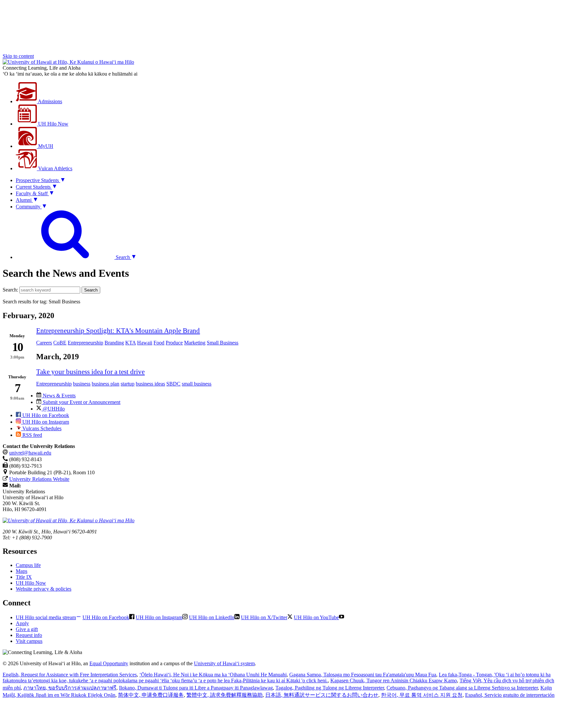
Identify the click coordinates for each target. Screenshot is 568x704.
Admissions (49, 101)
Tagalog (329, 688)
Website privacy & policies (43, 589)
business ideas (150, 384)
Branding (114, 342)
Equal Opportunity (108, 663)
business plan (105, 384)
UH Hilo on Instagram (45, 422)
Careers (44, 342)
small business (196, 384)
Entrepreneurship (85, 342)
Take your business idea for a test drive (90, 371)
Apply (22, 623)
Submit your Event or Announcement (80, 402)
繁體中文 (224, 695)
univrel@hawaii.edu (30, 453)
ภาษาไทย (69, 688)
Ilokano (196, 688)
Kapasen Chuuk (393, 680)
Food (159, 342)
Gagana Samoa (362, 674)
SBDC (173, 384)
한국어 (421, 695)
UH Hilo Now (52, 124)
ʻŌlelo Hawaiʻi (213, 674)
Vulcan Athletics (54, 168)
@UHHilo (53, 408)
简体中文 (151, 695)
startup (127, 384)
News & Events (58, 395)
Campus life (28, 565)
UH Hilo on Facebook (45, 415)
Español (510, 695)
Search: (10, 290)
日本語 (321, 695)
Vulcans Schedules (41, 428)
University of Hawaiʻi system (224, 663)
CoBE (59, 342)
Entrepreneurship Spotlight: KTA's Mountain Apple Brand (118, 330)
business (81, 384)
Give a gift (27, 629)
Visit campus (29, 641)
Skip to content (18, 56)
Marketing (194, 342)
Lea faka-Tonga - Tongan (277, 677)
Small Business (222, 342)
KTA (130, 342)
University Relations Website (39, 479)
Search (91, 290)
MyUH (45, 146)
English (70, 674)
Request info (29, 635)
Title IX (24, 577)
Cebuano (462, 688)
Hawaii (144, 342)
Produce (174, 342)
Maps (21, 571)
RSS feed (31, 435)
